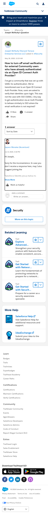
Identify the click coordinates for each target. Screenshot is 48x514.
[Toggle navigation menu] (42, 11)
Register (33, 20)
